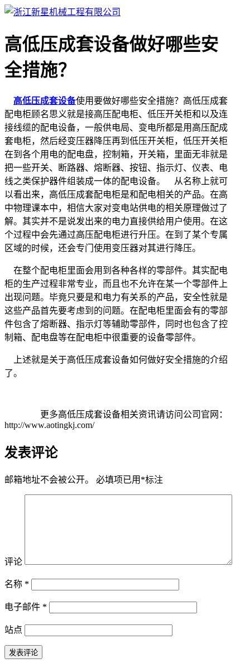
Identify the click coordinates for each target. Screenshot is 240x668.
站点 (13, 630)
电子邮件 (25, 607)
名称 (16, 584)
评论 (13, 561)
